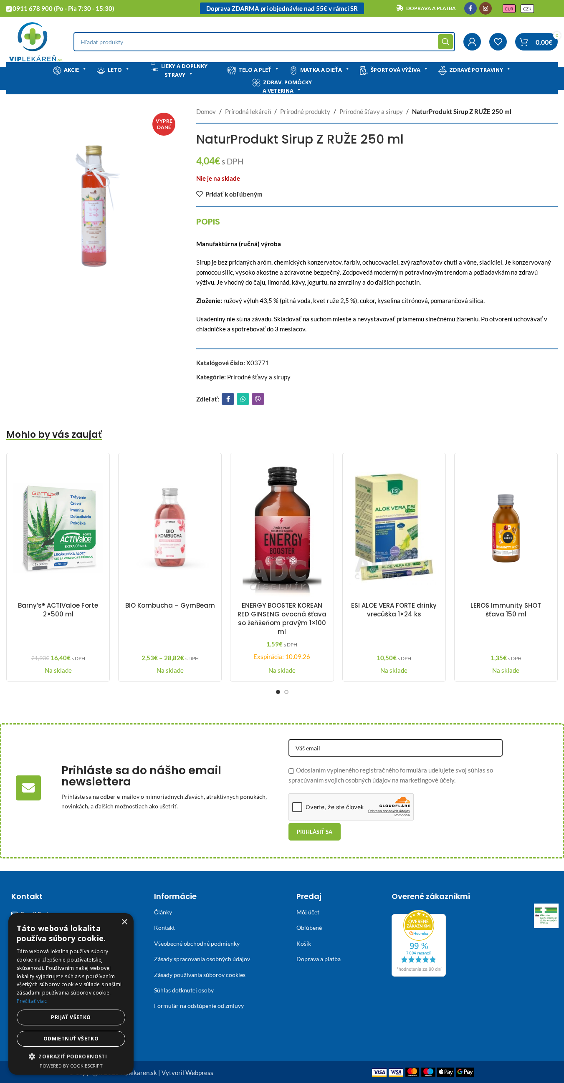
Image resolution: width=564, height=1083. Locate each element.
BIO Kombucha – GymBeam (170, 605)
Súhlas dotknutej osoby (184, 990)
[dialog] (71, 994)
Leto (115, 69)
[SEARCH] (445, 41)
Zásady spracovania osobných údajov (202, 958)
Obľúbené (309, 927)
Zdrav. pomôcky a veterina (287, 86)
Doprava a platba (318, 958)
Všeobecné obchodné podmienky (197, 943)
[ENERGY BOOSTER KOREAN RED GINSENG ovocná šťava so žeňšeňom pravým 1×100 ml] (282, 528)
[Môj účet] (472, 41)
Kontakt (164, 927)
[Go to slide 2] (286, 692)
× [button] (124, 922)
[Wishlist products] (498, 41)
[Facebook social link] (470, 8)
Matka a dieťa (321, 69)
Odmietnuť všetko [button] (71, 1038)
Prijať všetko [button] (71, 1017)
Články (163, 912)
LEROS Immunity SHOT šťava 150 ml (505, 609)
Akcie (71, 69)
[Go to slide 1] (278, 692)
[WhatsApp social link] (243, 399)
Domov (206, 111)
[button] (71, 1056)
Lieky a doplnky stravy (184, 70)
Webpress (199, 1072)
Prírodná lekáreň (248, 111)
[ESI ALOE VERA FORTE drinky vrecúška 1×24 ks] (394, 528)
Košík (303, 943)
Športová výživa (395, 69)
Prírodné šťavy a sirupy (371, 111)
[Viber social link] (258, 399)
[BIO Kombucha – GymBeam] (170, 528)
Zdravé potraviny (476, 69)
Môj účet (307, 912)
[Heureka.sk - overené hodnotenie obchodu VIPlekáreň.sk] (419, 942)
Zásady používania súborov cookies (199, 974)
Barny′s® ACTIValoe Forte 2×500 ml (58, 609)
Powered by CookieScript (71, 1066)
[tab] (208, 221)
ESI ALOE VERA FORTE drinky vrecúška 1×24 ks (394, 609)
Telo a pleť (254, 69)
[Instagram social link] (485, 8)
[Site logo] (35, 41)
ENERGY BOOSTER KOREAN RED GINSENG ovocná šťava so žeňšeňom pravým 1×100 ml (282, 618)
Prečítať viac (32, 1001)
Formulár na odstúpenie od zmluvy (199, 1005)
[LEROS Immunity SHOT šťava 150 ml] (506, 528)
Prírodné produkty (305, 111)
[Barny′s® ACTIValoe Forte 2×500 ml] (58, 528)
